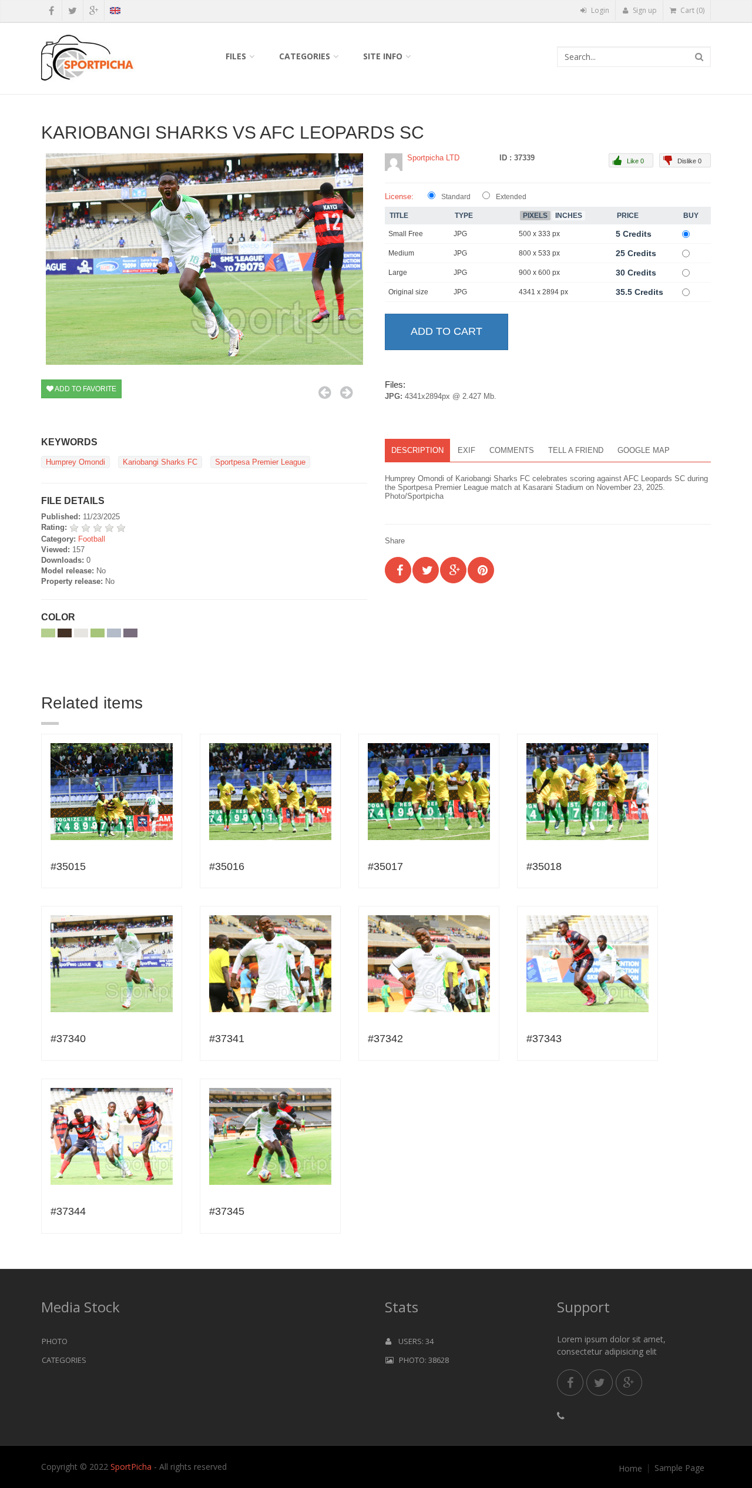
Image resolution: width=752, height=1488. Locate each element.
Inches (568, 215)
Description (417, 450)
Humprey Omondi (75, 462)
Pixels (535, 215)
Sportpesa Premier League (260, 462)
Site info (382, 56)
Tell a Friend (575, 450)
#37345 (226, 1211)
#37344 (68, 1211)
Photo (55, 1341)
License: (399, 196)
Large (397, 272)
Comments (511, 450)
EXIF (466, 450)
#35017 (385, 866)
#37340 (68, 1038)
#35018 (544, 866)
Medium (401, 253)
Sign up (644, 10)
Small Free (405, 234)
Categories (304, 56)
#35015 (68, 866)
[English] (115, 12)
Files (236, 56)
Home (630, 1468)
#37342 (385, 1038)
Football (91, 539)
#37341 (226, 1038)
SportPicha (131, 1466)
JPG (460, 234)
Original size (408, 292)
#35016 (226, 866)
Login (599, 10)
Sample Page (679, 1468)
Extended (511, 197)
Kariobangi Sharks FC (160, 462)
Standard (456, 197)
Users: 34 (412, 1341)
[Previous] (324, 392)
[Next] (346, 392)
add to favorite (84, 389)
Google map (643, 450)
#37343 (544, 1038)
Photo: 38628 (421, 1360)
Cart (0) (691, 10)
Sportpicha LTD (433, 157)
